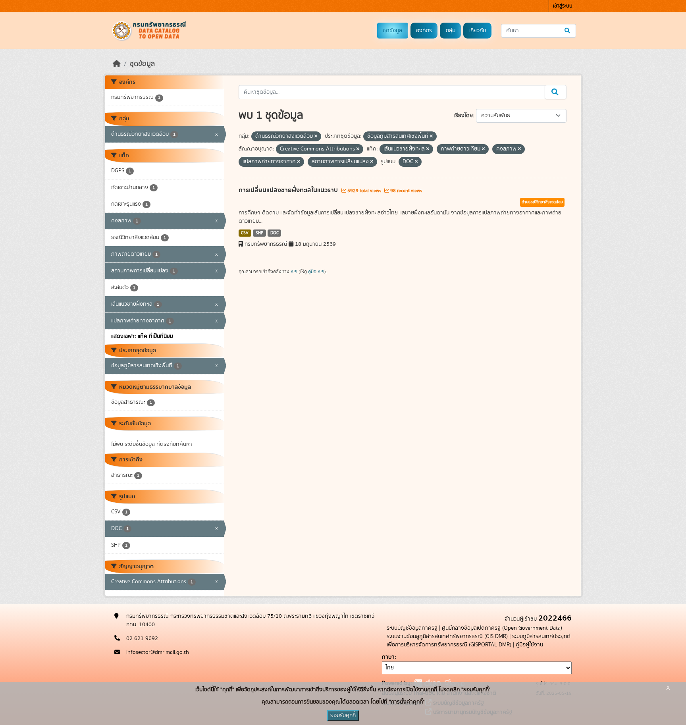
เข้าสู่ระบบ (562, 6)
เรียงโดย (463, 116)
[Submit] (567, 31)
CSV (245, 233)
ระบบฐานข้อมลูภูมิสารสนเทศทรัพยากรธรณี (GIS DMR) (447, 636)
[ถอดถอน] (315, 136)
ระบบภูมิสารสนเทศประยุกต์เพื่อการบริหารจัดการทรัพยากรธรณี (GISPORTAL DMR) (478, 640)
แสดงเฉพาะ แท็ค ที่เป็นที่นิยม (142, 336)
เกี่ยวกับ (477, 31)
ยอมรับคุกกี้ (343, 715)
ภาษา (388, 657)
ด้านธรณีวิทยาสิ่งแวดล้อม (542, 202)
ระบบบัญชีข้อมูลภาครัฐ (412, 628)
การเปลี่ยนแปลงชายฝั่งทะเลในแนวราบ (289, 190)
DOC (274, 233)
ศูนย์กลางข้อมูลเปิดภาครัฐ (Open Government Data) (502, 628)
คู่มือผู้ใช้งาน (529, 645)
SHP (259, 233)
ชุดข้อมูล (392, 31)
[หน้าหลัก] (117, 64)
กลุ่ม (450, 31)
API (294, 271)
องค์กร (424, 31)
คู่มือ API (316, 271)
